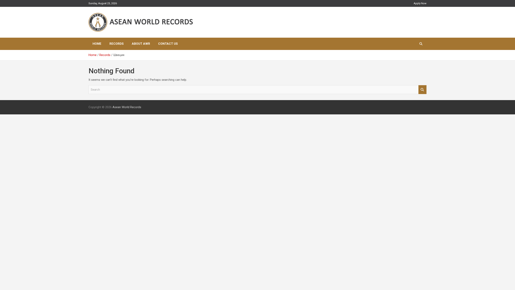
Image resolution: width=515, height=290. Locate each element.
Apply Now (420, 3)
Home (97, 44)
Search (422, 89)
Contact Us (168, 44)
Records (116, 44)
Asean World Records (126, 107)
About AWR (141, 44)
